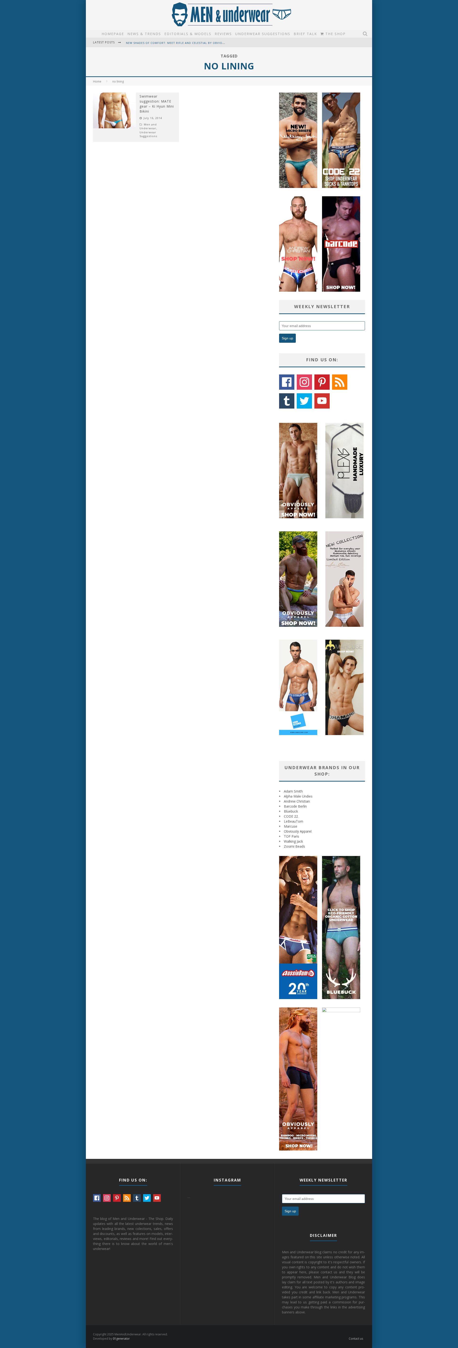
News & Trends (144, 33)
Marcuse (290, 826)
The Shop (335, 33)
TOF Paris (291, 836)
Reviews (223, 33)
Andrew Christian (297, 801)
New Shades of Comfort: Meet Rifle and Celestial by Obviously (178, 43)
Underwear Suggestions (262, 33)
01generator (121, 1339)
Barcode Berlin (295, 806)
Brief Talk (305, 33)
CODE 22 (291, 816)
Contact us (356, 1339)
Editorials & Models (187, 33)
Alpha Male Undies (298, 796)
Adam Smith (293, 791)
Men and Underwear (148, 126)
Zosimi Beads (294, 846)
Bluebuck (291, 811)
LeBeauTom (293, 821)
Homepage (113, 33)
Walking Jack (293, 841)
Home (97, 81)
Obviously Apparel (298, 831)
